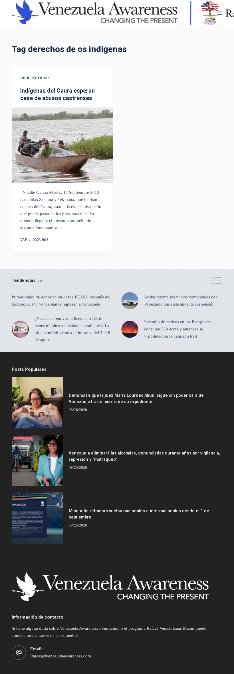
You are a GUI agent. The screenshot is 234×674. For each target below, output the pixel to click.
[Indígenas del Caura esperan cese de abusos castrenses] (62, 145)
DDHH (25, 78)
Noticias (41, 78)
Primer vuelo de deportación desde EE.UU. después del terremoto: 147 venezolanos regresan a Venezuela (61, 300)
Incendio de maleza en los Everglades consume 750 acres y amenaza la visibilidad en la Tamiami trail (177, 329)
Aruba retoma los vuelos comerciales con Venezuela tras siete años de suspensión (181, 300)
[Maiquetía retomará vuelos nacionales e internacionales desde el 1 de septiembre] (37, 518)
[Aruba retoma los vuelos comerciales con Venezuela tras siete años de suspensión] (129, 300)
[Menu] (219, 12)
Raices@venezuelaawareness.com (60, 656)
